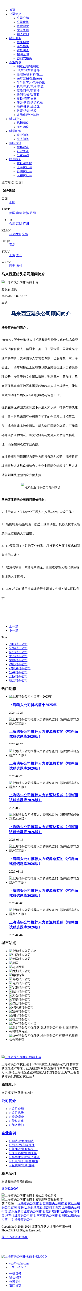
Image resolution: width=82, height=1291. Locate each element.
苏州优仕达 (24, 171)
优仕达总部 (24, 163)
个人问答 (23, 139)
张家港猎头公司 (20, 668)
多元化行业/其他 (28, 114)
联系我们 (15, 159)
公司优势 (23, 22)
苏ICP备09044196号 (15, 1237)
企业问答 (23, 135)
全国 (12, 202)
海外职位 (23, 127)
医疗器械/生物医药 (29, 78)
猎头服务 (15, 38)
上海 (12, 255)
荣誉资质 (23, 30)
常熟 (26, 213)
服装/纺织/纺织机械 (30, 102)
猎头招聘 (23, 42)
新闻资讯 (15, 143)
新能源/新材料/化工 (30, 74)
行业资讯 (23, 151)
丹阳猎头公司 (18, 644)
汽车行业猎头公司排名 (20, 1215)
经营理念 (23, 26)
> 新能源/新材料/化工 (23, 1149)
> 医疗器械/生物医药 (23, 1153)
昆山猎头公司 (18, 664)
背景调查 (23, 50)
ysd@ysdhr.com (19, 1263)
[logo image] (24, 1256)
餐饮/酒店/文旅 (27, 98)
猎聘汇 (22, 1207)
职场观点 (23, 147)
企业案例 (15, 62)
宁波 (25, 234)
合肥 (12, 223)
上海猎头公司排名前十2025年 (33, 705)
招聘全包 (23, 54)
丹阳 (33, 213)
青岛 (12, 244)
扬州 (19, 265)
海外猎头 (23, 46)
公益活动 (23, 155)
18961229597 (10, 1188)
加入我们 (23, 34)
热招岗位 (23, 122)
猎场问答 (15, 131)
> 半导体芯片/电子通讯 (24, 1157)
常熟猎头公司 (18, 660)
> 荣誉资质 (16, 1121)
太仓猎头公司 (18, 656)
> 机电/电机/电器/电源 (23, 1161)
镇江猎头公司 (18, 680)
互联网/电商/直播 (28, 90)
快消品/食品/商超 (28, 94)
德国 (12, 213)
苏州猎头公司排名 (55, 1203)
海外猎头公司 (23, 1219)
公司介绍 (23, 18)
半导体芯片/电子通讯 (31, 82)
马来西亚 (15, 234)
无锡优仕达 (24, 175)
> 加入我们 (16, 1125)
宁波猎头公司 (18, 648)
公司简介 (15, 14)
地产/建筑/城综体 (28, 106)
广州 (26, 223)
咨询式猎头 (24, 58)
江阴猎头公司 (18, 676)
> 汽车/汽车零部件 (22, 1145)
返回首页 (15, 1285)
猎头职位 (15, 118)
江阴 (19, 223)
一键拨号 (15, 1273)
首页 (12, 10)
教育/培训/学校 (27, 110)
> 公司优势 (16, 1112)
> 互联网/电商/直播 (22, 1165)
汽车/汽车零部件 (28, 70)
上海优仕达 (24, 167)
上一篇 (13, 626)
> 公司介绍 (16, 1108)
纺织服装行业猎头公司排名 (26, 1211)
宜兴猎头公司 (18, 672)
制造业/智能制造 (28, 66)
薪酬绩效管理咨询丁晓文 (44, 1207)
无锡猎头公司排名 (30, 1203)
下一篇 (13, 630)
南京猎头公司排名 (49, 1215)
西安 (12, 265)
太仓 (19, 255)
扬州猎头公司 (18, 652)
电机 (19, 213)
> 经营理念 (16, 1116)
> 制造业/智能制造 (21, 1141)
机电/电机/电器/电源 (30, 86)
